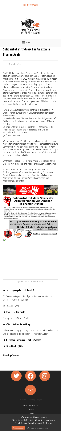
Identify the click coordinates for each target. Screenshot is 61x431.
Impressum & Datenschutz (31, 406)
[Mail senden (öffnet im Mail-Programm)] (36, 8)
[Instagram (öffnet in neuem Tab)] (32, 8)
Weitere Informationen (37, 428)
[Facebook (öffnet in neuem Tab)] (28, 8)
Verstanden (18, 428)
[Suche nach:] (38, 43)
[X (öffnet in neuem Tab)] (24, 8)
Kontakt (31, 410)
